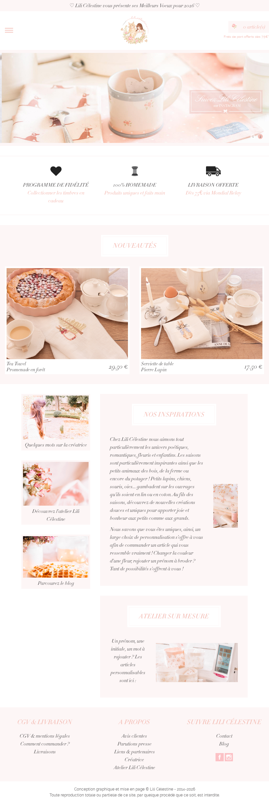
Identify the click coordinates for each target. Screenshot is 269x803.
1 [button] (253, 136)
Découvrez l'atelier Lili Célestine (55, 515)
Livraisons (45, 751)
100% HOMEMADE (134, 188)
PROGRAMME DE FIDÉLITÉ (56, 192)
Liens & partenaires (134, 751)
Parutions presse (134, 743)
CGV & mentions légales (45, 736)
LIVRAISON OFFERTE (213, 188)
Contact (224, 736)
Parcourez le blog (56, 583)
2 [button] (260, 136)
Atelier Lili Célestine (134, 767)
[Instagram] (229, 756)
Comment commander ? (45, 743)
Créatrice (134, 759)
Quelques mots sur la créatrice (56, 444)
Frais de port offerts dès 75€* (246, 36)
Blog (224, 743)
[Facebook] (220, 756)
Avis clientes (134, 736)
